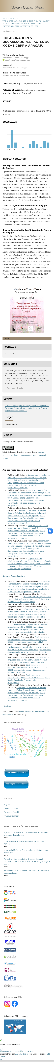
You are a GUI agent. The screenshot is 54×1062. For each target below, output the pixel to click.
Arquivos (14, 18)
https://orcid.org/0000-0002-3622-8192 (17, 60)
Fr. (7, 339)
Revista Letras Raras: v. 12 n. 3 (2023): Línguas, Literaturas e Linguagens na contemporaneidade (27, 670)
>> (10, 705)
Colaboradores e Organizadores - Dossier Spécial (29, 582)
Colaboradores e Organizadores (37, 596)
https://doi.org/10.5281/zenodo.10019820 (24, 84)
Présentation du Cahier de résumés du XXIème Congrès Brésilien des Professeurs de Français (29, 543)
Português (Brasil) (11, 812)
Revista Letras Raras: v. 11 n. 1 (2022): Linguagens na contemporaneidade (27, 640)
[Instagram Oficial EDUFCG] (2, 1049)
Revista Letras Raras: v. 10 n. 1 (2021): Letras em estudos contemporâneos (27, 661)
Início (5, 18)
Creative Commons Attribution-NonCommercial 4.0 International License (24, 455)
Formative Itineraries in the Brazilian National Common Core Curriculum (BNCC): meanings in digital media (27, 861)
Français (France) (11, 816)
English (7, 804)
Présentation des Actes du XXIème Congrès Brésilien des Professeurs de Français (27, 511)
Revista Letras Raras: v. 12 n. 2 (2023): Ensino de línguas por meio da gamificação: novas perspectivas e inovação (29, 649)
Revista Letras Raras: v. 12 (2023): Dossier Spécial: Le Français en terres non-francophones (29, 680)
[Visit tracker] (15, 1033)
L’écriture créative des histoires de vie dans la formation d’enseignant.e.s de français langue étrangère (29, 492)
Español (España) (11, 808)
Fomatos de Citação (15, 388)
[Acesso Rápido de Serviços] (0, 1049)
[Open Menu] (6, 5)
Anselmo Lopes (21, 1054)
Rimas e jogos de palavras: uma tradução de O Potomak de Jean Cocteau (29, 476)
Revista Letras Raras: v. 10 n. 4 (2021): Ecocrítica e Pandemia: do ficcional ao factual (29, 600)
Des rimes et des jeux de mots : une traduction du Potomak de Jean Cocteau (29, 526)
